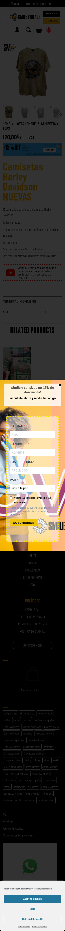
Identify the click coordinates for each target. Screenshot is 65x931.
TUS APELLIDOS (21, 461)
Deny (32, 908)
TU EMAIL (17, 426)
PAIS (13, 479)
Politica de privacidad (39, 926)
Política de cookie (24, 926)
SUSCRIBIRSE (23, 522)
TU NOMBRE (19, 444)
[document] (32, 465)
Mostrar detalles (32, 918)
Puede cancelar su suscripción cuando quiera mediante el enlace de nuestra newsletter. (30, 511)
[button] (60, 385)
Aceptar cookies (32, 898)
